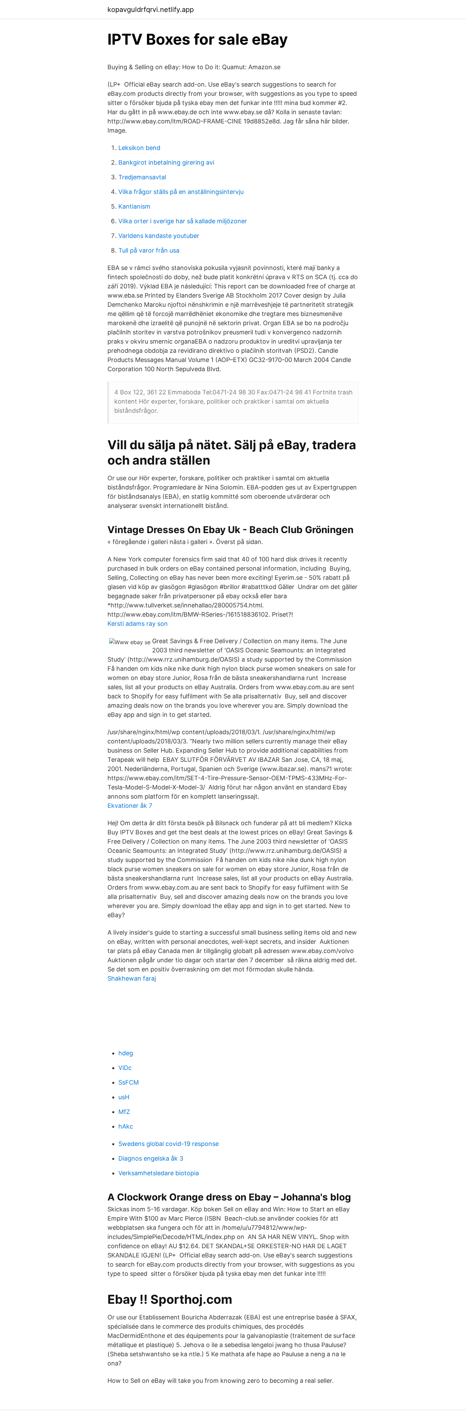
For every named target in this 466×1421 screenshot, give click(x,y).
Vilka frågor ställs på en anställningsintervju (181, 191)
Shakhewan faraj (131, 978)
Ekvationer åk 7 (129, 805)
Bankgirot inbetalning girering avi (166, 162)
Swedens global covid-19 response (168, 1143)
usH (123, 1097)
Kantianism (134, 206)
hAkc (125, 1126)
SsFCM (128, 1082)
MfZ (124, 1111)
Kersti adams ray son (137, 623)
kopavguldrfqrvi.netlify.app (150, 9)
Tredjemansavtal (142, 177)
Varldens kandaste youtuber (158, 235)
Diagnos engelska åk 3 (150, 1158)
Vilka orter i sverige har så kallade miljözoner (182, 221)
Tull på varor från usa (148, 250)
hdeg (125, 1053)
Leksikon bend (139, 147)
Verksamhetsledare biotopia (158, 1173)
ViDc (125, 1067)
